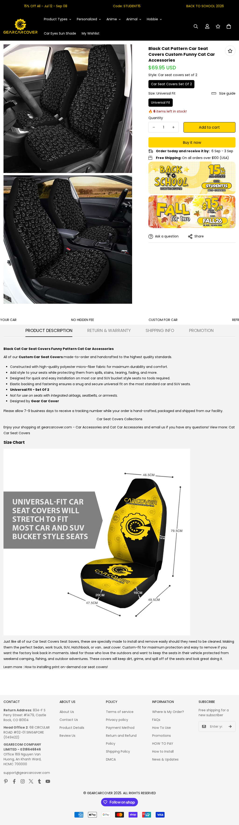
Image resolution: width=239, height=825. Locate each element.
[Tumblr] (39, 781)
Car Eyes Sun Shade (60, 33)
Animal (131, 19)
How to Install (163, 751)
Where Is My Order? (168, 711)
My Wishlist (90, 33)
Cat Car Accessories (126, 427)
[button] (228, 26)
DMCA (111, 759)
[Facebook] (14, 781)
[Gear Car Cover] (20, 26)
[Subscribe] (230, 726)
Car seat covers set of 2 (171, 84)
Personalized (87, 19)
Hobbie (152, 19)
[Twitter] (31, 781)
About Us (67, 711)
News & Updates (165, 759)
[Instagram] (22, 781)
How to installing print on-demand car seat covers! (66, 667)
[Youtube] (48, 781)
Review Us (67, 735)
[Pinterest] (6, 781)
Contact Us (69, 719)
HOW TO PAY (162, 743)
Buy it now (192, 142)
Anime (111, 19)
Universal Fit (160, 102)
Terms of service (120, 711)
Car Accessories (89, 427)
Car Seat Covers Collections (119, 419)
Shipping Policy (118, 751)
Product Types (55, 19)
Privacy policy (117, 719)
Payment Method (120, 727)
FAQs (156, 719)
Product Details (72, 727)
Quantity (155, 118)
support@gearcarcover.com (27, 772)
